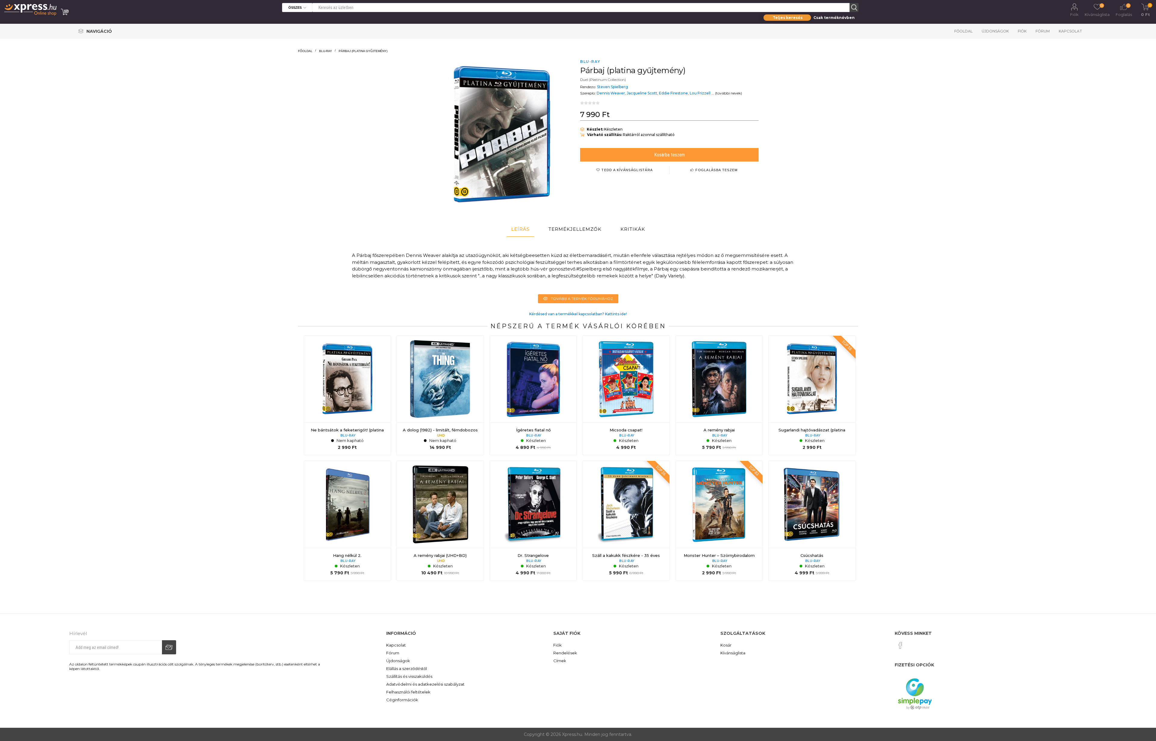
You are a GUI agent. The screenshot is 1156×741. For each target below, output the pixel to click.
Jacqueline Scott (642, 93)
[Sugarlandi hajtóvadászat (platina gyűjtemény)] (812, 395)
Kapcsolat (1070, 31)
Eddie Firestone (673, 93)
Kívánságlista (732, 652)
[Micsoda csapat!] (626, 395)
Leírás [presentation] (520, 229)
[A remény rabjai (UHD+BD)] (440, 520)
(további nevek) (728, 93)
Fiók (1074, 14)
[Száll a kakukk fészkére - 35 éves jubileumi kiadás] (626, 520)
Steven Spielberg (612, 87)
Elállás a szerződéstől (406, 668)
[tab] (520, 229)
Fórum (1043, 31)
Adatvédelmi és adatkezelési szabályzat (425, 684)
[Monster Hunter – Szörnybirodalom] (719, 520)
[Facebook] (900, 645)
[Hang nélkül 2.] (347, 520)
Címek (559, 660)
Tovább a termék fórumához (582, 298)
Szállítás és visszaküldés (409, 676)
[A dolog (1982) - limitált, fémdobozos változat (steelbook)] (440, 395)
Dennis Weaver (611, 93)
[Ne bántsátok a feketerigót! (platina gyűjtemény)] (347, 395)
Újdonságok (995, 31)
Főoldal (963, 31)
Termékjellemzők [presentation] (574, 229)
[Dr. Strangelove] (533, 520)
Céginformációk (402, 699)
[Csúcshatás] (812, 520)
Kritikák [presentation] (632, 229)
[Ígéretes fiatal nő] (533, 395)
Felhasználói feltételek (408, 692)
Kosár (726, 645)
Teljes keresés (788, 17)
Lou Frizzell (700, 93)
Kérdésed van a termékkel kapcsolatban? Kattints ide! (578, 314)
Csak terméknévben (834, 17)
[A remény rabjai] (719, 395)
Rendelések (565, 652)
